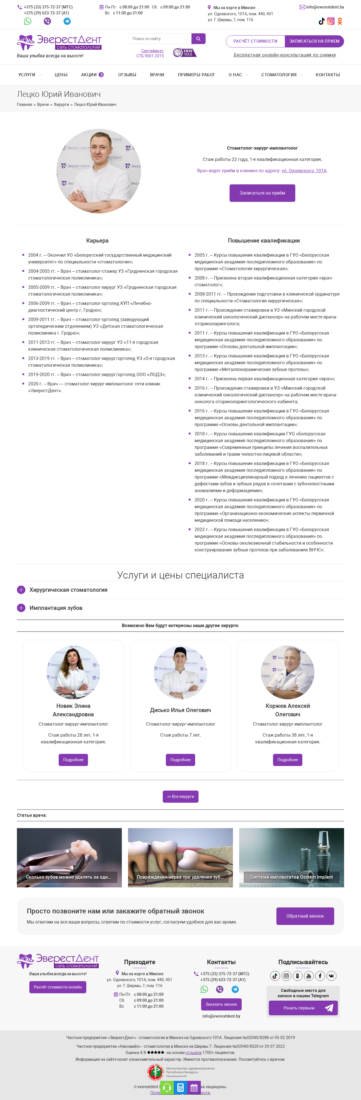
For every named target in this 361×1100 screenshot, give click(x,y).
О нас (235, 74)
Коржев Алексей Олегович (288, 710)
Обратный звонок (305, 916)
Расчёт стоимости (255, 41)
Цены (61, 74)
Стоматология (278, 74)
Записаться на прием (315, 41)
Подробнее (73, 760)
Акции (92, 75)
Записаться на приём (262, 193)
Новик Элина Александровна (73, 710)
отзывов (194, 1052)
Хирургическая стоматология (68, 589)
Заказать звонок (221, 1004)
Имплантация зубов (56, 607)
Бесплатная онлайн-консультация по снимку (285, 55)
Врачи (157, 74)
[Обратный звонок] (167, 1087)
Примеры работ (196, 74)
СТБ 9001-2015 (150, 53)
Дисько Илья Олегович (180, 710)
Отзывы (127, 74)
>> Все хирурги (180, 796)
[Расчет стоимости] (180, 1087)
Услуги (27, 74)
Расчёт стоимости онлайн (58, 987)
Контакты (328, 74)
